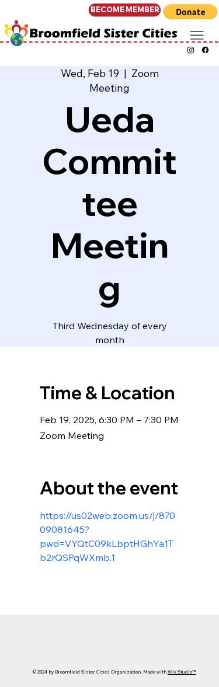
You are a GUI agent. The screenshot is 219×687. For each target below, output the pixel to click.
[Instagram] (190, 50)
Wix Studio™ (182, 672)
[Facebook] (205, 50)
